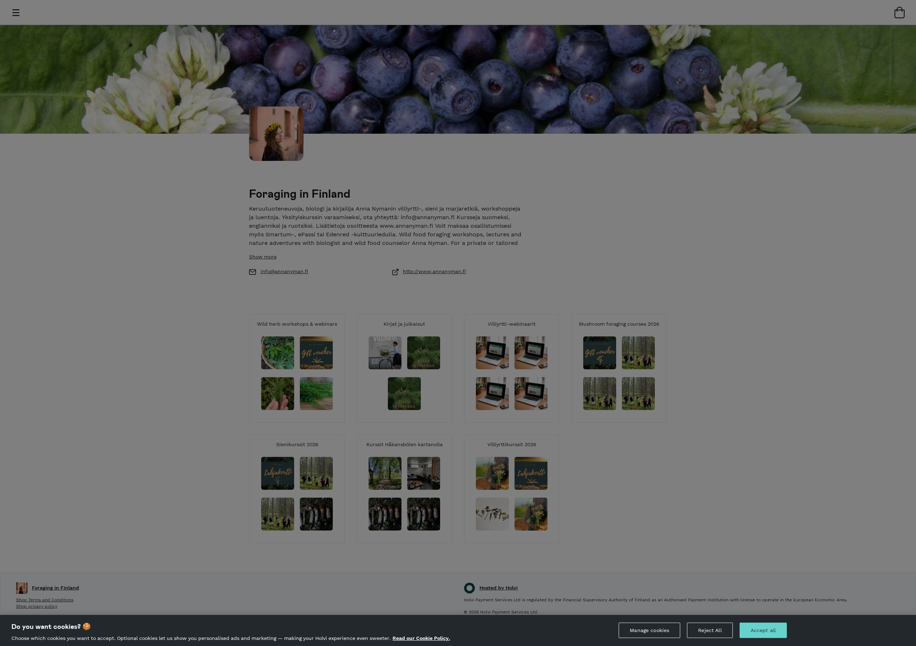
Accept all (763, 630)
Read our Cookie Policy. (421, 638)
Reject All (709, 630)
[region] (458, 630)
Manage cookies (649, 630)
